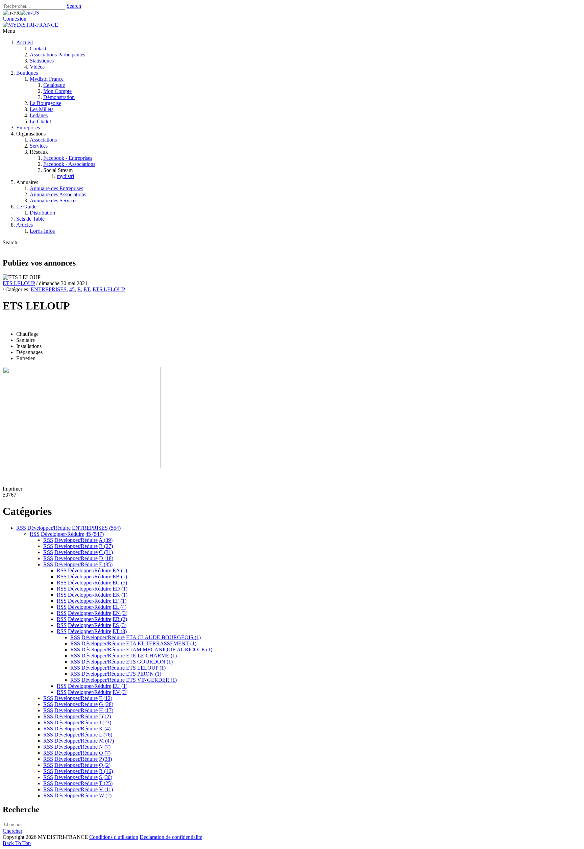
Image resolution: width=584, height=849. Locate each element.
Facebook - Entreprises (67, 158)
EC (120, 582)
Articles (24, 225)
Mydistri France (47, 79)
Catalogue (54, 85)
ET (86, 289)
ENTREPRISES (49, 289)
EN (120, 613)
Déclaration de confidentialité (171, 837)
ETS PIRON (143, 674)
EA (120, 570)
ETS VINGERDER (151, 680)
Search (74, 6)
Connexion (14, 19)
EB (120, 576)
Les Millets (41, 109)
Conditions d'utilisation (113, 837)
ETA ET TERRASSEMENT (161, 643)
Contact (38, 48)
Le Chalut (40, 121)
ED (120, 589)
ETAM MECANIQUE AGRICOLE (169, 649)
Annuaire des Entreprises (56, 188)
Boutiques (27, 73)
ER (120, 619)
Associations (43, 140)
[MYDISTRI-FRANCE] (30, 25)
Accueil (24, 42)
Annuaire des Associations (58, 194)
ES (119, 625)
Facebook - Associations (69, 164)
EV (120, 692)
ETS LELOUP (19, 283)
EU (120, 686)
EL (119, 607)
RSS (21, 528)
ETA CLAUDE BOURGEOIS (163, 637)
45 (72, 289)
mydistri (65, 176)
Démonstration (59, 97)
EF (119, 601)
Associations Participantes (57, 54)
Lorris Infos (42, 231)
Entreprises (28, 127)
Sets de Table (30, 219)
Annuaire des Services (53, 200)
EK (120, 595)
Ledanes (39, 115)
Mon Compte (57, 91)
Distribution (42, 213)
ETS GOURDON (149, 662)
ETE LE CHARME (151, 655)
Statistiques (42, 61)
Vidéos (37, 67)
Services (39, 146)
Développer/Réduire (49, 528)
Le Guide (26, 206)
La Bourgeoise (45, 103)
